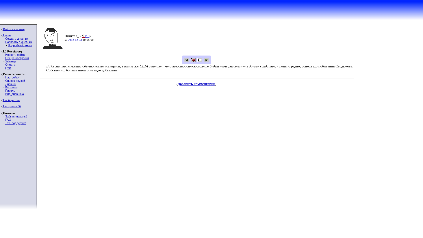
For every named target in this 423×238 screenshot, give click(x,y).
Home (7, 35)
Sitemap (10, 61)
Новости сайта (15, 54)
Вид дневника (14, 94)
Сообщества (11, 100)
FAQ (8, 119)
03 (80, 39)
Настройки (12, 77)
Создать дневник (16, 38)
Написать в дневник (18, 42)
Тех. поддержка (15, 123)
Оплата (10, 64)
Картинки (11, 87)
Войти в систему (14, 29)
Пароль (10, 90)
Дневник (10, 84)
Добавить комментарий (196, 84)
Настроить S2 (12, 106)
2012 (71, 39)
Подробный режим (20, 45)
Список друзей (15, 80)
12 (76, 39)
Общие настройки (17, 58)
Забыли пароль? (16, 116)
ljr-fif (8, 68)
